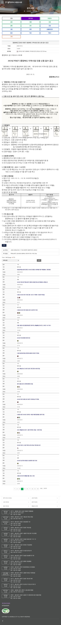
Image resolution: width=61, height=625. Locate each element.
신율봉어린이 (50, 29)
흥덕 (30, 29)
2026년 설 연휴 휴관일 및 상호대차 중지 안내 (27, 460)
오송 (50, 25)
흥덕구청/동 (34, 502)
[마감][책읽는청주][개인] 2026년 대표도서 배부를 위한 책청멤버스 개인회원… (34, 269)
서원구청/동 (6, 502)
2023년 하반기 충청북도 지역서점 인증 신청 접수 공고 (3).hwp (32, 51)
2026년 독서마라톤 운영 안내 (23, 338)
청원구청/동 (6, 506)
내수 (30, 25)
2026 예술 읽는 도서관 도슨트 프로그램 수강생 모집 (28, 368)
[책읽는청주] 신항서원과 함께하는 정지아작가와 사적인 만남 (24, 253)
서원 (11, 29)
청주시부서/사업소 (7, 498)
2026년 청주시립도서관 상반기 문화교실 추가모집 (28, 399)
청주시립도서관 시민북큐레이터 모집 (25, 384)
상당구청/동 (34, 498)
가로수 (49, 33)
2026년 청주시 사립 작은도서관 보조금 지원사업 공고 (29, 445)
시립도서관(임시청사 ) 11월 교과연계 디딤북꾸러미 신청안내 (24, 250)
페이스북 (2, 621)
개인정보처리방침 (6, 603)
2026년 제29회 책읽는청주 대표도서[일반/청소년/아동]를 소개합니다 (32, 282)
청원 (30, 22)
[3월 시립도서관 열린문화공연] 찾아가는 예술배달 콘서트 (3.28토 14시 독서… (34, 325)
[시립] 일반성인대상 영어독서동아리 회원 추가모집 (28, 353)
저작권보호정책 (5, 605)
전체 (11, 18)
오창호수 (50, 18)
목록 (4, 245)
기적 (11, 36)
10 (37, 489)
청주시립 (30, 18)
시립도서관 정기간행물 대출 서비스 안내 (25, 476)
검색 (39, 260)
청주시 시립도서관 (33, 2)
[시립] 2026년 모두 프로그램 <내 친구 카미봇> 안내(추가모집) (31, 294)
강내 (11, 33)
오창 (50, 22)
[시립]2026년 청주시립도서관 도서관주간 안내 (27, 310)
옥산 (30, 33)
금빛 (11, 25)
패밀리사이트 (35, 506)
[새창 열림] (6, 613)
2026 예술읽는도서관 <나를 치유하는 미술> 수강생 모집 (29, 430)
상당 (11, 22)
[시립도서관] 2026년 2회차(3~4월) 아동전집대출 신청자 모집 (30, 414)
